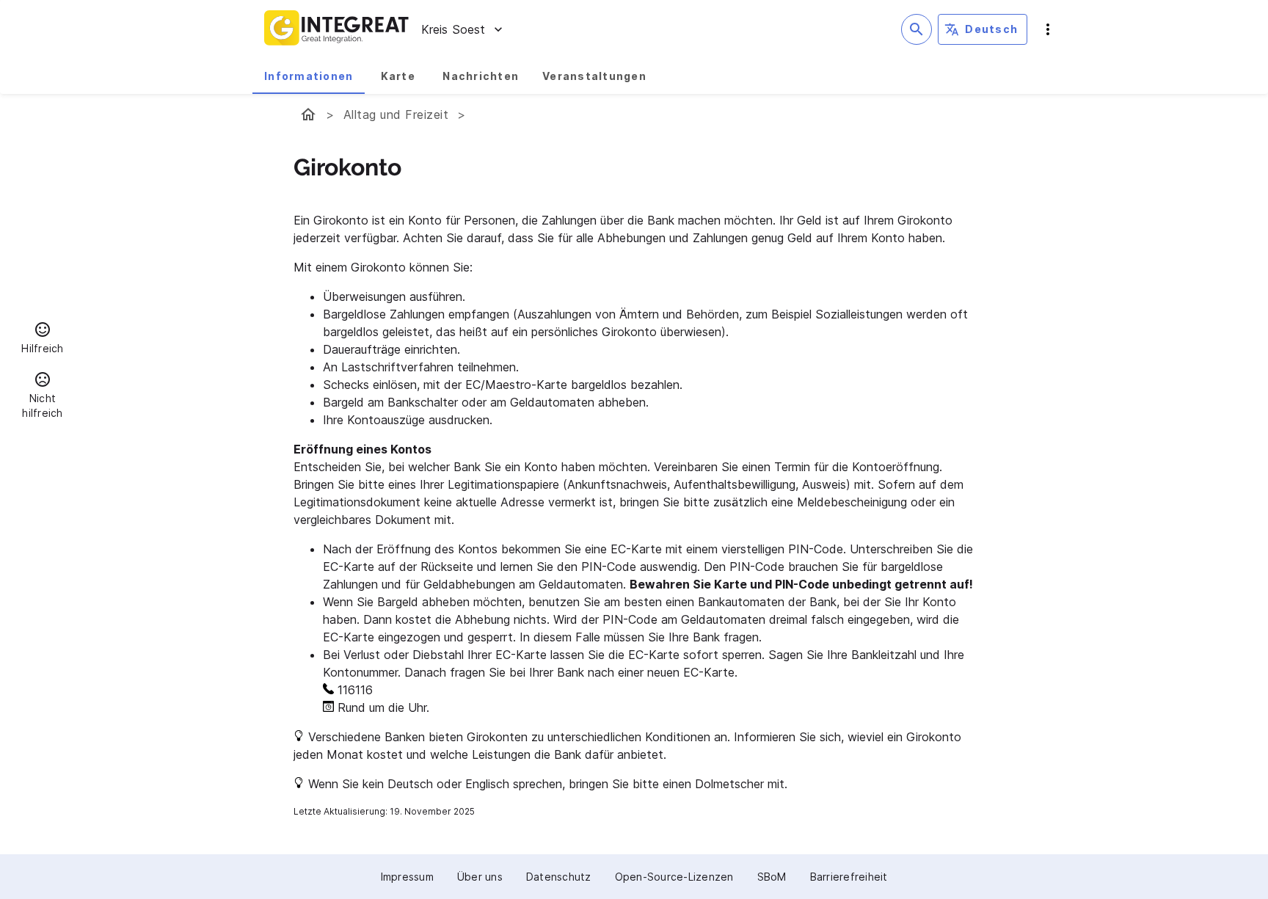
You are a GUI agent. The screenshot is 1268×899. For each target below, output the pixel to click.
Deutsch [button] (991, 29)
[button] (42, 340)
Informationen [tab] (308, 76)
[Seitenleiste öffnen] (1048, 29)
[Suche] (916, 29)
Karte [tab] (398, 76)
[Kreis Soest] (308, 114)
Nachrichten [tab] (480, 76)
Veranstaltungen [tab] (594, 76)
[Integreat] (336, 29)
